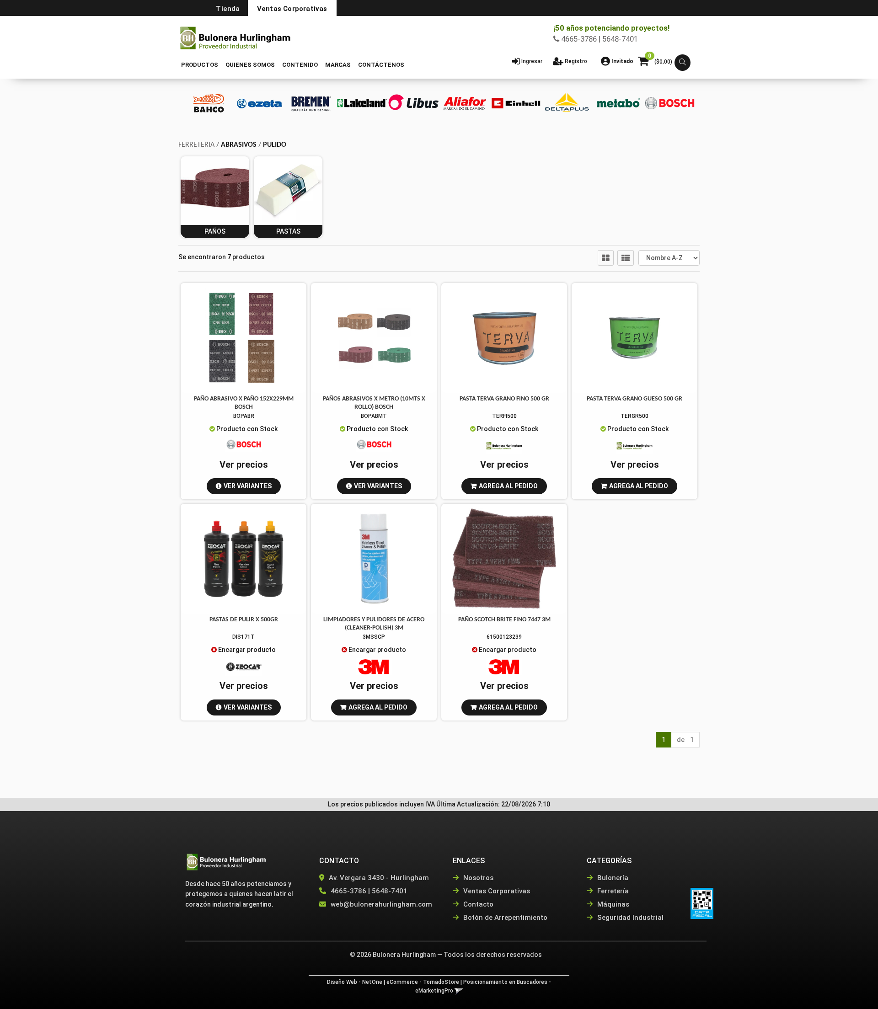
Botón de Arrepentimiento (504, 917)
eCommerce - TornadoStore (422, 982)
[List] (625, 258)
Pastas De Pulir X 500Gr (243, 619)
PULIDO (274, 145)
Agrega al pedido (508, 486)
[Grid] (606, 258)
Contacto (477, 904)
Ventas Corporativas (292, 9)
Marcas (338, 64)
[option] (208, 103)
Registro (575, 61)
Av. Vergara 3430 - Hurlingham (378, 878)
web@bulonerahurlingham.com (381, 904)
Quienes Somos (250, 64)
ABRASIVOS (239, 145)
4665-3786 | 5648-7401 (598, 38)
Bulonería (611, 878)
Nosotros (477, 878)
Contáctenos (381, 64)
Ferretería (612, 891)
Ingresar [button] (531, 61)
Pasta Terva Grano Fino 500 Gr (504, 398)
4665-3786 (348, 891)
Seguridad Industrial (629, 917)
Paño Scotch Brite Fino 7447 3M (504, 619)
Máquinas (612, 904)
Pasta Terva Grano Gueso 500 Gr (634, 398)
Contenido (300, 64)
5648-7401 (389, 891)
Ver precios (244, 464)
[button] (683, 63)
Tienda (228, 9)
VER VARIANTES (248, 486)
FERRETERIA (196, 145)
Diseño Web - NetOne (354, 982)
